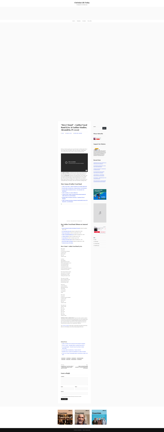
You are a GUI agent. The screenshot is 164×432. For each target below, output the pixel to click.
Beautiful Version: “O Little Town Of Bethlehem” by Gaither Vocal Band (74, 351)
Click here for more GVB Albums (67, 242)
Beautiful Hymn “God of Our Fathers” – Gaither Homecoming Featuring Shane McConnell (67, 367)
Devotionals (84, 20)
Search (95, 126)
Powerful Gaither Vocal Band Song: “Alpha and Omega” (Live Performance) (74, 188)
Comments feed (97, 243)
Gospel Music (76, 133)
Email (76, 386)
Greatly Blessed (64, 237)
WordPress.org (97, 245)
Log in (95, 239)
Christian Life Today (82, 2)
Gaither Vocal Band (66, 325)
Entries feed (96, 241)
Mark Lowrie (68, 359)
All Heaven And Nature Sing (66, 239)
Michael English (73, 359)
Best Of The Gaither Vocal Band (67, 241)
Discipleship (78, 20)
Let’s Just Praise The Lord (66, 231)
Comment (63, 376)
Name (62, 386)
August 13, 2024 (69, 133)
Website (62, 391)
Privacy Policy (90, 20)
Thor (63, 133)
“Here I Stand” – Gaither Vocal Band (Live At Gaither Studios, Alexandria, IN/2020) (74, 127)
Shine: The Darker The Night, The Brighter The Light (71, 228)
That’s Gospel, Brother (66, 232)
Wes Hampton (79, 359)
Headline (80, 133)
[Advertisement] (82, 13)
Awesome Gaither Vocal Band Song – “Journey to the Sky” (71, 349)
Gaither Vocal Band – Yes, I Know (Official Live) (70, 192)
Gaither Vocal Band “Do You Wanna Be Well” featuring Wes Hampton (73, 343)
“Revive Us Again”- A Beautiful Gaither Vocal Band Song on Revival (73, 345)
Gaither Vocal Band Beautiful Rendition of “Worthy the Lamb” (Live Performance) (81, 367)
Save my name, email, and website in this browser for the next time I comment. (71, 396)
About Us (73, 20)
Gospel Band (63, 359)
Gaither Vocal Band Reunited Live (67, 234)
